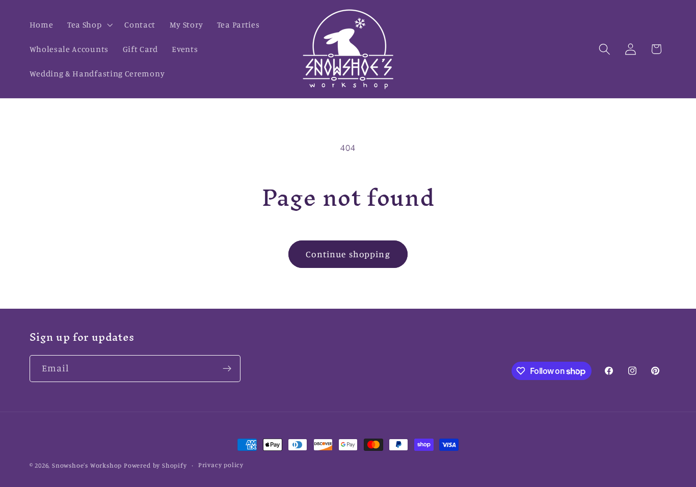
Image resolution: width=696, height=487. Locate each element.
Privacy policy (221, 465)
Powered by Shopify (155, 465)
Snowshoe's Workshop (87, 465)
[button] (88, 24)
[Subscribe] (227, 369)
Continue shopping (348, 254)
